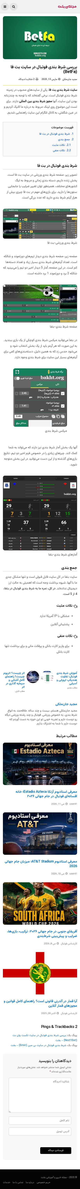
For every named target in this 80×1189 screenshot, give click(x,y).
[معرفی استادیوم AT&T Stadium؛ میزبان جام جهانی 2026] (40, 833)
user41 (73, 804)
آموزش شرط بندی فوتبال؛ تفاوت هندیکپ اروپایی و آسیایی (67, 680)
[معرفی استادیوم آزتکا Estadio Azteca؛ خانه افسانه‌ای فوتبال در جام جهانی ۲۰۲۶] (40, 764)
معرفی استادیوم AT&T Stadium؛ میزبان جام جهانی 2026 (41, 864)
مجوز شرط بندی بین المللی (35, 101)
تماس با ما (18, 1182)
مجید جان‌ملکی (69, 79)
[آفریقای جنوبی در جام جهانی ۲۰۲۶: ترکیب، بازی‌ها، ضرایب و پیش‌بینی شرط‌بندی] (40, 903)
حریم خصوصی (43, 1182)
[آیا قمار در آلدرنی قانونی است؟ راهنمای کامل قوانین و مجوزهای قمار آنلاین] (40, 973)
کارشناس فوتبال (69, 944)
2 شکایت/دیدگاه (26, 79)
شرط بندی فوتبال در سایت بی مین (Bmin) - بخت (38, 1045)
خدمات (6, 1182)
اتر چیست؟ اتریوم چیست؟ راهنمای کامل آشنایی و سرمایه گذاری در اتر (14, 682)
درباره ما (30, 1182)
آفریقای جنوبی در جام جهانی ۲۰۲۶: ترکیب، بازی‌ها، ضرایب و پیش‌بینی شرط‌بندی (42, 934)
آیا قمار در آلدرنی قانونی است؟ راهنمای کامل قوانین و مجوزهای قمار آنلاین (40, 1003)
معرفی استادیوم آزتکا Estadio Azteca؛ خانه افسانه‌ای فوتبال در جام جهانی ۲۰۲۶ (46, 794)
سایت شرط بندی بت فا (63, 90)
